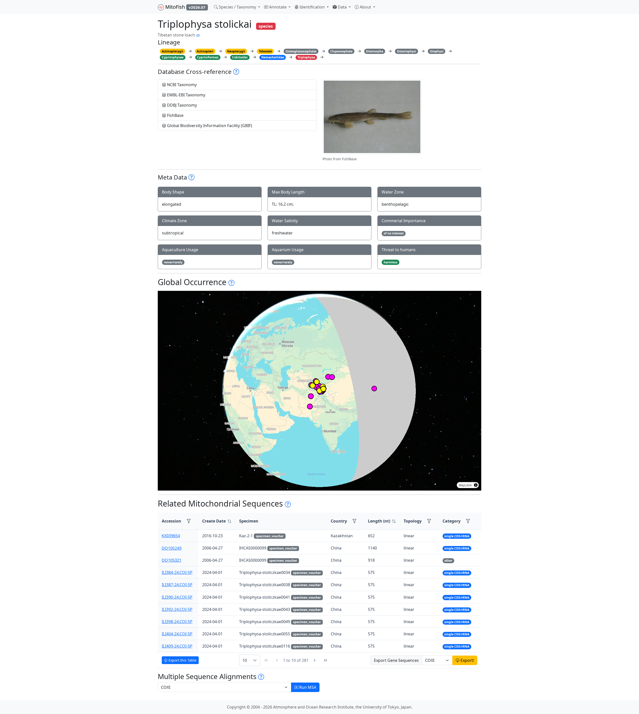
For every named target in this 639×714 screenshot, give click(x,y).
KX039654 (171, 535)
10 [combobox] (244, 660)
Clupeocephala (341, 51)
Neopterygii (236, 51)
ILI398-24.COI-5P (177, 621)
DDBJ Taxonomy (181, 105)
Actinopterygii (172, 51)
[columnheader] (216, 521)
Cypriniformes (207, 57)
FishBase (174, 115)
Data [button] (342, 7)
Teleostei (265, 51)
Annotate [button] (278, 7)
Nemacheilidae (272, 57)
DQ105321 (171, 560)
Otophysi (437, 51)
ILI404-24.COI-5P (177, 634)
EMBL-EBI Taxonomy (185, 95)
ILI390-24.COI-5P (177, 597)
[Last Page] (325, 660)
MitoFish (184, 6)
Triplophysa (306, 57)
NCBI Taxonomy (181, 84)
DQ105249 (171, 548)
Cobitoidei (240, 57)
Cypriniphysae (172, 57)
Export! (467, 660)
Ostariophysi (406, 51)
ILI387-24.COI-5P (177, 584)
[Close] (630, 8)
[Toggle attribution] (476, 485)
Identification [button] (312, 7)
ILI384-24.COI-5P (177, 572)
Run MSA (307, 687)
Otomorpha (374, 51)
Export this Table (181, 660)
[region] (319, 391)
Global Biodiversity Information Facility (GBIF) (209, 125)
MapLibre (465, 485)
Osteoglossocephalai (301, 51)
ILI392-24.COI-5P (177, 609)
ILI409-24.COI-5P (177, 646)
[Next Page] (315, 660)
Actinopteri (205, 51)
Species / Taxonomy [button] (237, 7)
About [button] (365, 7)
